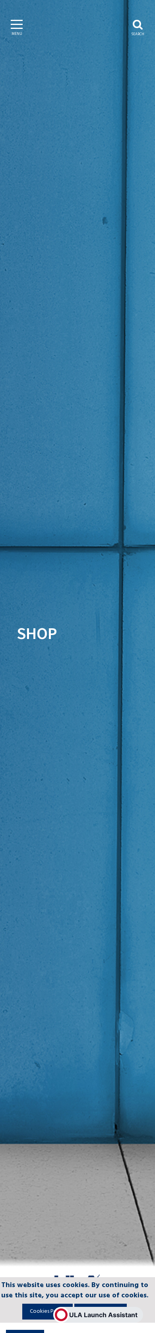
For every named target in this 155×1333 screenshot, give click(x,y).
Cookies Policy (47, 1311)
